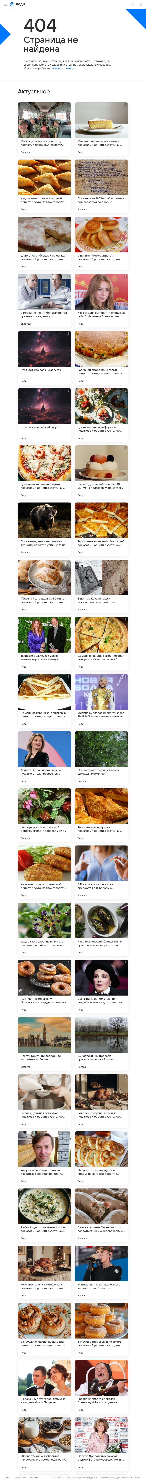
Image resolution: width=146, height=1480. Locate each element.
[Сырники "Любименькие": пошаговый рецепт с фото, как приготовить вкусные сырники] (101, 243)
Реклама (33, 1477)
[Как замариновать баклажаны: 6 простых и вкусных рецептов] (101, 929)
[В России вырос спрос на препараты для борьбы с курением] (101, 872)
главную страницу (62, 68)
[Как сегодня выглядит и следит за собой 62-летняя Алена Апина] (101, 300)
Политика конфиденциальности (116, 1477)
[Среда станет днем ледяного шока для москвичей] (101, 758)
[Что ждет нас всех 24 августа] (44, 358)
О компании (20, 1477)
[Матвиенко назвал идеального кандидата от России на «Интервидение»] (101, 1272)
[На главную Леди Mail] (19, 4)
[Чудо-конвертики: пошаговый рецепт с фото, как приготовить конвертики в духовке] (44, 186)
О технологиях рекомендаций (81, 1477)
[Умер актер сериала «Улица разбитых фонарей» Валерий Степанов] (44, 1158)
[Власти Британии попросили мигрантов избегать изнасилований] (44, 1044)
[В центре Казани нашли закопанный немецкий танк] (101, 586)
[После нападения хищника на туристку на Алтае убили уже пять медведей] (44, 529)
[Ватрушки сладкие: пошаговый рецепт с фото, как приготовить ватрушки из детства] (44, 1329)
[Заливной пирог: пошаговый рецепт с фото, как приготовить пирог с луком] (101, 358)
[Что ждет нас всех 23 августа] (44, 415)
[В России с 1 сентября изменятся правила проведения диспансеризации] (44, 300)
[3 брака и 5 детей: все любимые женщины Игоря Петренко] (44, 1387)
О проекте (58, 1477)
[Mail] (12, 4)
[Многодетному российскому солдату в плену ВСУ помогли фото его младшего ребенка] (44, 129)
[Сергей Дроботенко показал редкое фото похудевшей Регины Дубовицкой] (101, 1444)
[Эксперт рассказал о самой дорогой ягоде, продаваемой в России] (44, 815)
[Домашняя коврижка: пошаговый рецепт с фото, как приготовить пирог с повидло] (44, 701)
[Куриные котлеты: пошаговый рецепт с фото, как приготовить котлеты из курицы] (44, 872)
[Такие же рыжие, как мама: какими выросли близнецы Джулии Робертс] (44, 643)
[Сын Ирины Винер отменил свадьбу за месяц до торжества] (101, 986)
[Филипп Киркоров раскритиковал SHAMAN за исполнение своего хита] (101, 701)
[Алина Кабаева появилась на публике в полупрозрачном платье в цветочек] (44, 758)
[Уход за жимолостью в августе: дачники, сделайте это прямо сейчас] (44, 929)
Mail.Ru (7, 1477)
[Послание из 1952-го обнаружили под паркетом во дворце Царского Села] (101, 186)
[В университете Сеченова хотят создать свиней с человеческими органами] (101, 1215)
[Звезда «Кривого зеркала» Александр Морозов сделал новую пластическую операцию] (101, 1387)
